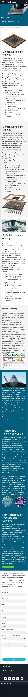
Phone (4, 611)
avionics (14, 528)
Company (4, 617)
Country (4, 623)
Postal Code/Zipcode (7, 629)
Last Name (5, 598)
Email (3, 604)
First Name (5, 592)
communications (6, 528)
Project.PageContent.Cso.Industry (10, 635)
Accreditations (8, 567)
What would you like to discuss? (10, 642)
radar (18, 528)
